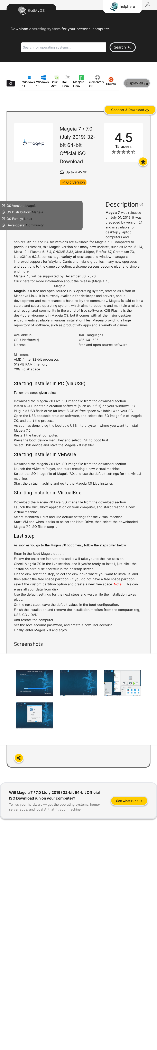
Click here (21, 281)
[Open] (143, 161)
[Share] (19, 758)
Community (35, 225)
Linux (28, 219)
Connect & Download (127, 110)
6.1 (140, 222)
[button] (78, 443)
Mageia (31, 206)
